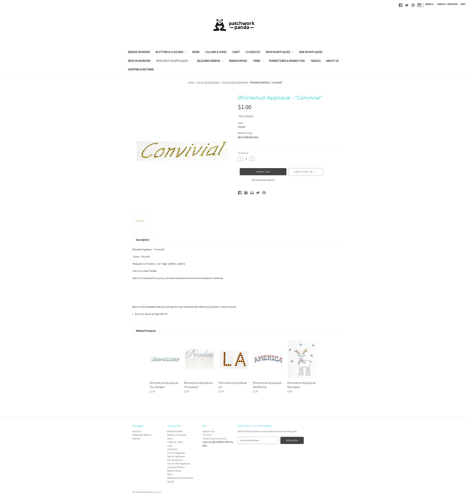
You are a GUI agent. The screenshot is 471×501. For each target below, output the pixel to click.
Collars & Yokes (216, 52)
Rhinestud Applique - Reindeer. (302, 385)
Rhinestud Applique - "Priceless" (199, 385)
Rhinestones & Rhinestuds (287, 61)
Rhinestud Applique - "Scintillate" (165, 385)
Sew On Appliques (311, 52)
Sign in (440, 4)
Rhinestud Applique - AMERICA (268, 385)
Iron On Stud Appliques (172, 61)
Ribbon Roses (238, 61)
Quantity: (243, 152)
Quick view (164, 355)
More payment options (263, 179)
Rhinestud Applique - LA (233, 385)
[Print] (252, 192)
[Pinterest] (413, 5)
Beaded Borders (139, 52)
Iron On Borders (139, 61)
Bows (196, 52)
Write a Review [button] (246, 116)
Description (142, 239)
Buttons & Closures (169, 52)
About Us (332, 61)
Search (429, 4)
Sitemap (136, 438)
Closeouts (253, 52)
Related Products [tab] (146, 331)
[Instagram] (419, 5)
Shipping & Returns (141, 69)
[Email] (246, 192)
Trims (256, 61)
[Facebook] (401, 5)
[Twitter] (407, 5)
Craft (236, 52)
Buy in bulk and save (248, 136)
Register (453, 4)
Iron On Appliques (278, 52)
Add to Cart (165, 361)
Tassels (315, 61)
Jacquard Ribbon (208, 61)
